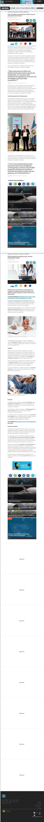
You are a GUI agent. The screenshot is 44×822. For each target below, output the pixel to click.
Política (27, 254)
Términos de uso (38, 806)
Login (6, 1)
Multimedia (4, 803)
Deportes (6, 801)
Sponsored (9, 803)
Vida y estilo (15, 801)
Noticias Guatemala (13, 12)
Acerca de (39, 803)
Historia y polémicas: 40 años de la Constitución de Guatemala (18, 243)
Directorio (39, 808)
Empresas (26, 12)
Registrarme (10, 1)
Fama (3, 801)
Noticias (21, 254)
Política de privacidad (37, 805)
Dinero (21, 12)
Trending (10, 801)
